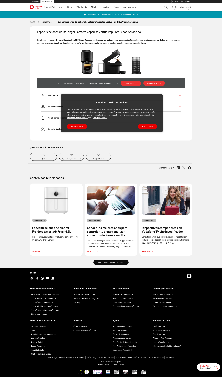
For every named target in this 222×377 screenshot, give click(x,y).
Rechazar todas (77, 126)
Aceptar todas (147, 126)
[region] (112, 113)
